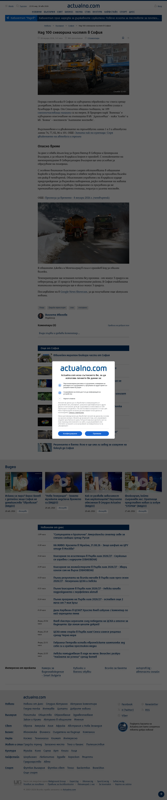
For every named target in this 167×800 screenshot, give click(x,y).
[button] (83, 398)
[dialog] (83, 400)
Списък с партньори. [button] (76, 413)
